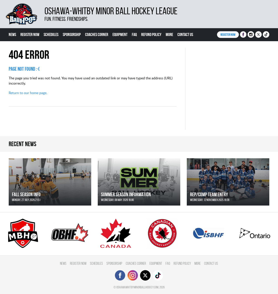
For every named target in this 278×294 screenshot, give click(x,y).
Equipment (120, 34)
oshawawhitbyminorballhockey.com (137, 287)
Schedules (51, 34)
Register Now (29, 34)
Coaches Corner (96, 34)
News (12, 34)
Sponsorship (72, 34)
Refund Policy (151, 34)
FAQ (134, 34)
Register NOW (227, 34)
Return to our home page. (28, 92)
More (169, 34)
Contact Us (185, 34)
